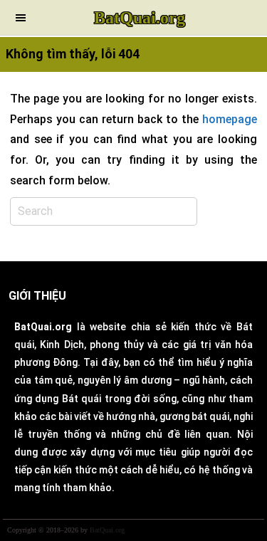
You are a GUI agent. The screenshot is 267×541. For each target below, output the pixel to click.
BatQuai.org (139, 17)
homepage (229, 119)
